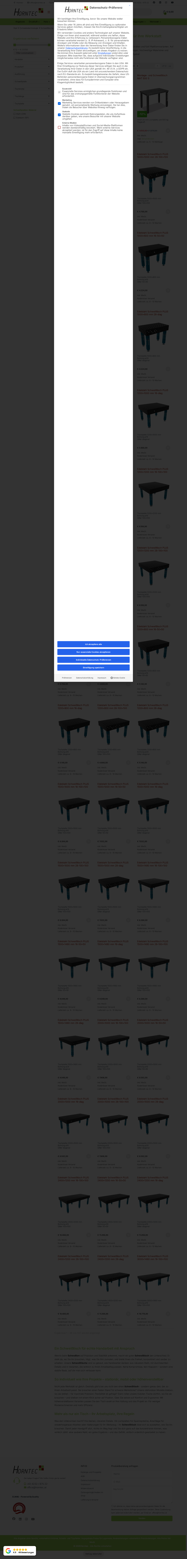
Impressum (102, 678)
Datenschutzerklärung (77, 48)
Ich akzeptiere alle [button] (93, 644)
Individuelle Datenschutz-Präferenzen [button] (93, 660)
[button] (19, 1551)
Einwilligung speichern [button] (93, 667)
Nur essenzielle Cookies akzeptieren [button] (93, 652)
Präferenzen (67, 678)
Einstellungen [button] (104, 53)
